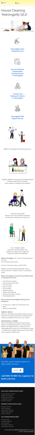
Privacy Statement (29, 431)
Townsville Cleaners (6, 421)
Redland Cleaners (6, 413)
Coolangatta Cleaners (7, 399)
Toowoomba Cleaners (7, 424)
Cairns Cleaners (5, 423)
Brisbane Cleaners (6, 406)
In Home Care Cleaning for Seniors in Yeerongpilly (17, 96)
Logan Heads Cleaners (7, 410)
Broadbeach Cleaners (7, 395)
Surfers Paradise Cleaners (8, 394)
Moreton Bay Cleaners (7, 412)
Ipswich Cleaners (5, 408)
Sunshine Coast (5, 419)
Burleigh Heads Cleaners (7, 397)
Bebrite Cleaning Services (21, 429)
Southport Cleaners (6, 400)
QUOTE (16, 370)
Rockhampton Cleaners (7, 426)
